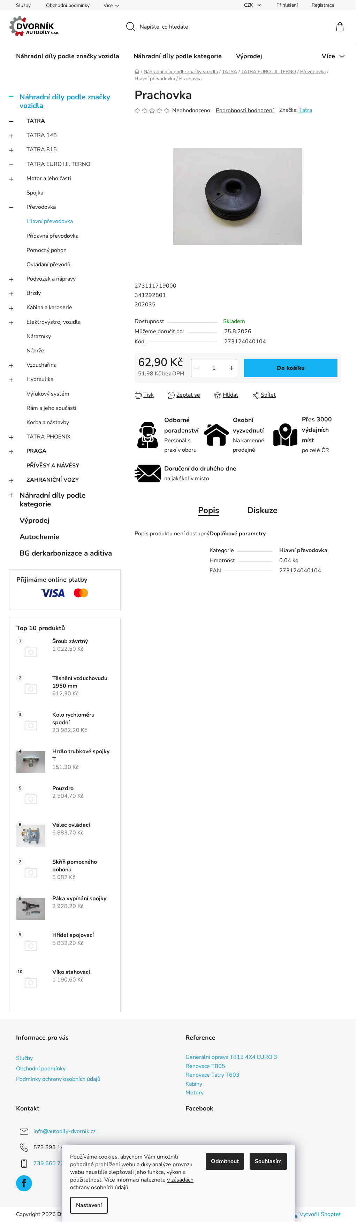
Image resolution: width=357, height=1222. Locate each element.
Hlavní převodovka (49, 221)
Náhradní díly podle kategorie (52, 499)
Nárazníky (38, 336)
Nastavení (89, 1205)
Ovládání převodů (48, 264)
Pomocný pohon (46, 250)
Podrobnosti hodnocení (245, 110)
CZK (249, 5)
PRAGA (36, 451)
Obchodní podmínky (68, 5)
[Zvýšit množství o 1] (231, 368)
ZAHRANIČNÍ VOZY (52, 480)
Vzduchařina (41, 365)
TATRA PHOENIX (48, 437)
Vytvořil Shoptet (320, 1214)
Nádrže (35, 350)
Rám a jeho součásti (51, 408)
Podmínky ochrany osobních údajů (58, 1079)
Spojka (34, 193)
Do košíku (291, 368)
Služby (23, 5)
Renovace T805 (205, 1066)
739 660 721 (50, 1163)
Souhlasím (268, 1161)
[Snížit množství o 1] (196, 368)
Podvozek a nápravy (51, 279)
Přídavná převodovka (52, 236)
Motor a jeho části (48, 178)
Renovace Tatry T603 (212, 1075)
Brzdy (33, 293)
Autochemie (39, 537)
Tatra (305, 110)
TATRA (35, 121)
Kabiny (193, 1084)
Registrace (323, 5)
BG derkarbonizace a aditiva (66, 553)
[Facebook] (24, 1183)
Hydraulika (39, 379)
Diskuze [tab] (262, 510)
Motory (194, 1093)
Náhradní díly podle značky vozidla (65, 101)
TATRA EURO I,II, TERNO (58, 164)
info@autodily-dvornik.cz (64, 1131)
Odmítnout (225, 1161)
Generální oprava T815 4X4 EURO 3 (231, 1057)
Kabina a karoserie (49, 307)
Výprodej (34, 520)
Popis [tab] (208, 510)
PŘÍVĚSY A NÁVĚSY (52, 465)
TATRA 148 (41, 135)
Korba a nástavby (47, 422)
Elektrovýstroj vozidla (53, 322)
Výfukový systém (47, 394)
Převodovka (41, 207)
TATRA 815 (41, 149)
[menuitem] (67, 56)
